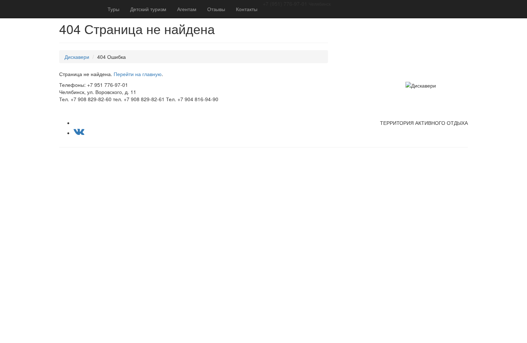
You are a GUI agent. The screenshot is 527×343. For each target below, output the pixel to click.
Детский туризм (148, 9)
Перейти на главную (138, 73)
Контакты (246, 9)
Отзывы (216, 9)
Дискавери (77, 56)
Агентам (186, 9)
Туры (113, 9)
